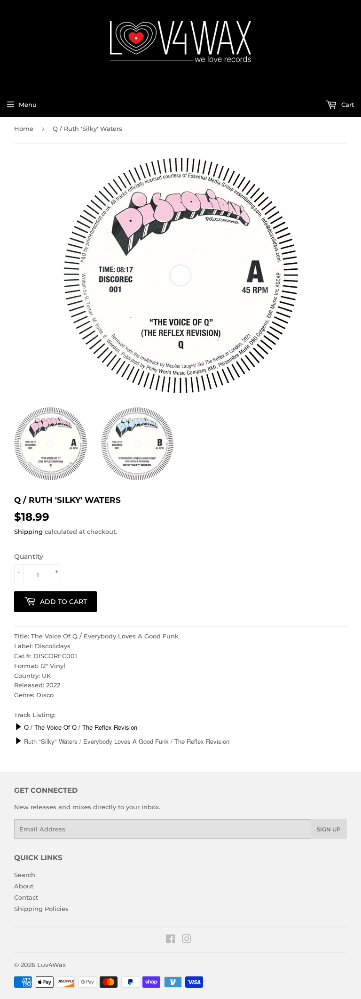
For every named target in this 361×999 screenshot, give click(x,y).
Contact (26, 897)
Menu (28, 104)
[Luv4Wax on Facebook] (170, 940)
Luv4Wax (51, 964)
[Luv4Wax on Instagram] (186, 940)
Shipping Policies (41, 908)
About (23, 886)
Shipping (28, 531)
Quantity (28, 556)
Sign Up (329, 829)
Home (23, 128)
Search (24, 874)
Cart (346, 104)
